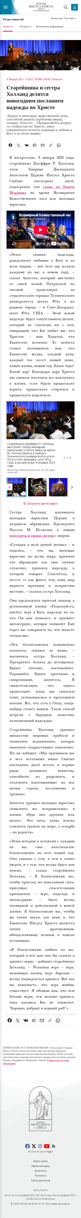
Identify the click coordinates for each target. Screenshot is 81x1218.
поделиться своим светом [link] (31, 535)
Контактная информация (49, 26)
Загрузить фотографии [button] (42, 503)
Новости (8, 26)
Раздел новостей (13, 19)
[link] (10, 1020)
